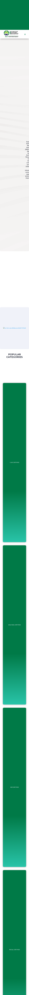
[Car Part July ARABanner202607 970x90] (14, 328)
